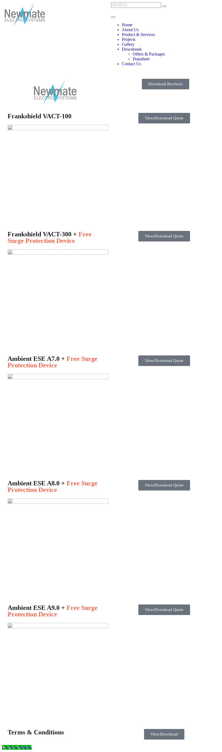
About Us (130, 29)
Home (127, 24)
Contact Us (131, 63)
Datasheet (141, 59)
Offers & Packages (149, 54)
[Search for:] (136, 4)
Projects (128, 39)
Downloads (132, 49)
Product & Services (138, 34)
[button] (165, 84)
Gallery (128, 44)
